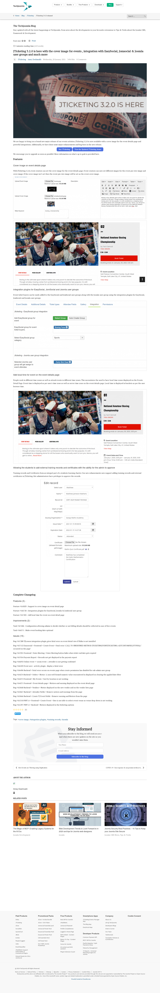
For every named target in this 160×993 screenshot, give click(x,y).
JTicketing (30, 16)
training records (54, 719)
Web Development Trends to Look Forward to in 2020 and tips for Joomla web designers (79, 830)
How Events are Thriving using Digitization (32, 768)
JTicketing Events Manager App (91, 920)
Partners (41, 972)
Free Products (83, 5)
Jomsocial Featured (66, 925)
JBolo (17, 934)
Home (17, 16)
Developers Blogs (110, 925)
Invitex (18, 938)
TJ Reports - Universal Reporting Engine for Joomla (89, 952)
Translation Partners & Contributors (112, 938)
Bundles (69, 5)
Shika (17, 919)
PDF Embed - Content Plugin (67, 935)
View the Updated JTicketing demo (88, 149)
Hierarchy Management (90, 948)
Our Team (108, 931)
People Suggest (20, 941)
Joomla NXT (96, 972)
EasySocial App (87, 927)
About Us (108, 919)
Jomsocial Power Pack (45, 928)
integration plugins (38, 719)
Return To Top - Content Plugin (67, 940)
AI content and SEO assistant (66, 947)
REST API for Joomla (89, 940)
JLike (17, 944)
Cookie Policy (86, 972)
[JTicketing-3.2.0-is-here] (80, 100)
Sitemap (48, 972)
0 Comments (81, 59)
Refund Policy (32, 972)
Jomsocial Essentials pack (46, 925)
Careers (63, 972)
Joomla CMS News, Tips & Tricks (118, 835)
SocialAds (19, 928)
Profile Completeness (66, 928)
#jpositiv (56, 972)
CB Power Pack (42, 941)
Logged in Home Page (67, 931)
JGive (17, 925)
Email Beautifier (20, 947)
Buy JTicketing (64, 149)
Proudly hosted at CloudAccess (81, 979)
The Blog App (87, 924)
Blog (110, 5)
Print (34, 41)
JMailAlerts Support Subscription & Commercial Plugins (22, 951)
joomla (65, 719)
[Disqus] (80, 873)
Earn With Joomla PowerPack (43, 944)
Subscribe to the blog (80, 757)
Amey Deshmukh (34, 59)
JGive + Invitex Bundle (45, 919)
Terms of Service (20, 972)
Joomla (62, 835)
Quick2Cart (19, 931)
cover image (24, 719)
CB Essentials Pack (44, 938)
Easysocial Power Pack (45, 934)
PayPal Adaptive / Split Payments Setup (90, 944)
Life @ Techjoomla (111, 922)
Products (57, 5)
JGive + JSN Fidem (44, 922)
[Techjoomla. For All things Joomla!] (22, 6)
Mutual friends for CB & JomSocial (23, 957)
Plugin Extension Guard (67, 952)
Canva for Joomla (65, 944)
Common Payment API (90, 937)
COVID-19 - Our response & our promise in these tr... (124, 768)
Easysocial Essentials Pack (46, 931)
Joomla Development (21, 835)
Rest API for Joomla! (66, 919)
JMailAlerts (63, 922)
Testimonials (109, 934)
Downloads (98, 5)
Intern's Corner (109, 928)
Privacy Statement (74, 972)
